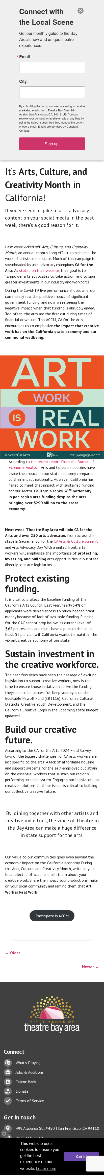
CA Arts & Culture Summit (76, 541)
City (23, 81)
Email (24, 57)
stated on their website (39, 270)
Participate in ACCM (52, 915)
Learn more (46, 1168)
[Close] (80, 11)
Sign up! (52, 144)
